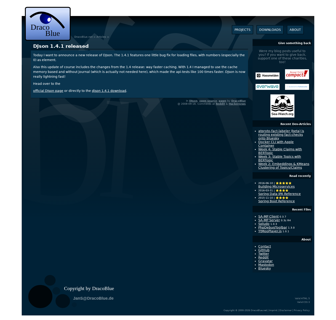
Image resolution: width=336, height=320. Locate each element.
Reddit (220, 103)
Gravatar (265, 261)
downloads (270, 30)
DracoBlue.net (83, 36)
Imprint (273, 310)
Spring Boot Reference (276, 201)
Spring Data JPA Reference (279, 194)
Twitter (263, 254)
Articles (101, 36)
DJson (193, 100)
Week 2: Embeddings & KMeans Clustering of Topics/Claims (283, 165)
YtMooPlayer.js (270, 231)
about (295, 30)
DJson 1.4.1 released (61, 46)
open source (208, 100)
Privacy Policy (302, 310)
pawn (222, 100)
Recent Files (301, 209)
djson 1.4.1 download (109, 91)
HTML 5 (305, 298)
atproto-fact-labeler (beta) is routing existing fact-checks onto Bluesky (281, 134)
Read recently (300, 176)
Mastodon (266, 265)
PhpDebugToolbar (272, 227)
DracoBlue (238, 100)
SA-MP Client (268, 216)
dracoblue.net (48, 24)
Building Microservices (276, 186)
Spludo (263, 224)
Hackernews (237, 103)
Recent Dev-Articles (295, 124)
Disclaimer (285, 310)
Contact (264, 246)
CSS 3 (306, 302)
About (306, 239)
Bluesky (264, 268)
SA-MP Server (269, 220)
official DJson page (48, 91)
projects (243, 30)
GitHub (263, 250)
